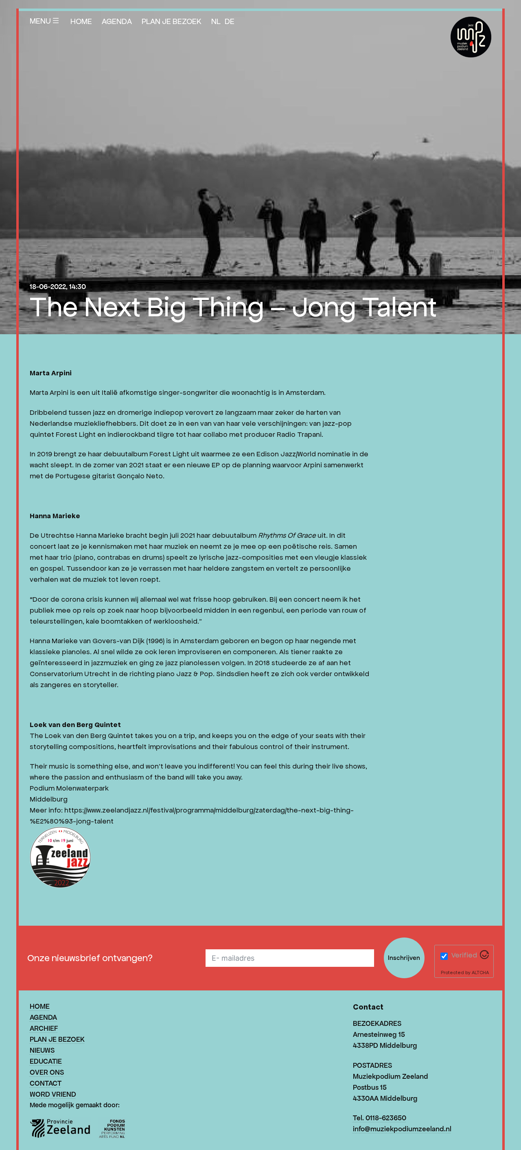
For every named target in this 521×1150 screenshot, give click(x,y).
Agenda (117, 21)
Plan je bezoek (171, 21)
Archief (44, 1028)
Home (81, 21)
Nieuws (42, 1050)
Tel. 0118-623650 (379, 1117)
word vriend (53, 1094)
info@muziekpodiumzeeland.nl (402, 1128)
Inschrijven (404, 958)
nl (216, 21)
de (229, 21)
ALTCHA (480, 972)
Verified (464, 955)
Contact (45, 1083)
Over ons (47, 1072)
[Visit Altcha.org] (484, 957)
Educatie (46, 1061)
